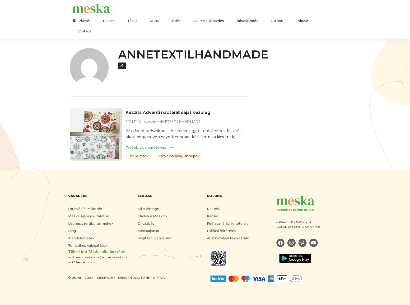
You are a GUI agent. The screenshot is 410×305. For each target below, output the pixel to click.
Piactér (84, 21)
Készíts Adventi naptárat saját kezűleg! (168, 112)
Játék (175, 21)
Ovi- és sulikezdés (208, 21)
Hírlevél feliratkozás (85, 209)
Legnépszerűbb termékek (90, 223)
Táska (132, 21)
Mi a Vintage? (149, 209)
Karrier (213, 216)
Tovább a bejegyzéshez (146, 147)
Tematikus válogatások (87, 245)
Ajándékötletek (81, 238)
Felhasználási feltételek (227, 223)
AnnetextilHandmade (193, 54)
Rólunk (213, 209)
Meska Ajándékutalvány (88, 216)
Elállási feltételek (221, 231)
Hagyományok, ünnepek (179, 156)
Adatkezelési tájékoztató (228, 238)
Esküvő (302, 21)
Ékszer (109, 21)
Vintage (85, 31)
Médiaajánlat (148, 231)
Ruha (154, 21)
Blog (72, 231)
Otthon (277, 21)
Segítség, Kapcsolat (154, 238)
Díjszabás (146, 223)
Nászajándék (247, 21)
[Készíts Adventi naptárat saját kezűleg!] (96, 134)
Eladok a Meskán (152, 216)
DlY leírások (138, 156)
